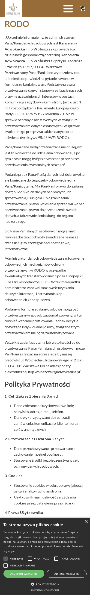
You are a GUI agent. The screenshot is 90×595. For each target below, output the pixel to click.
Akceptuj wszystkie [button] (23, 573)
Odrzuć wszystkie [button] (66, 573)
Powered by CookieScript (45, 590)
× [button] (86, 521)
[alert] (45, 556)
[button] (5, 558)
